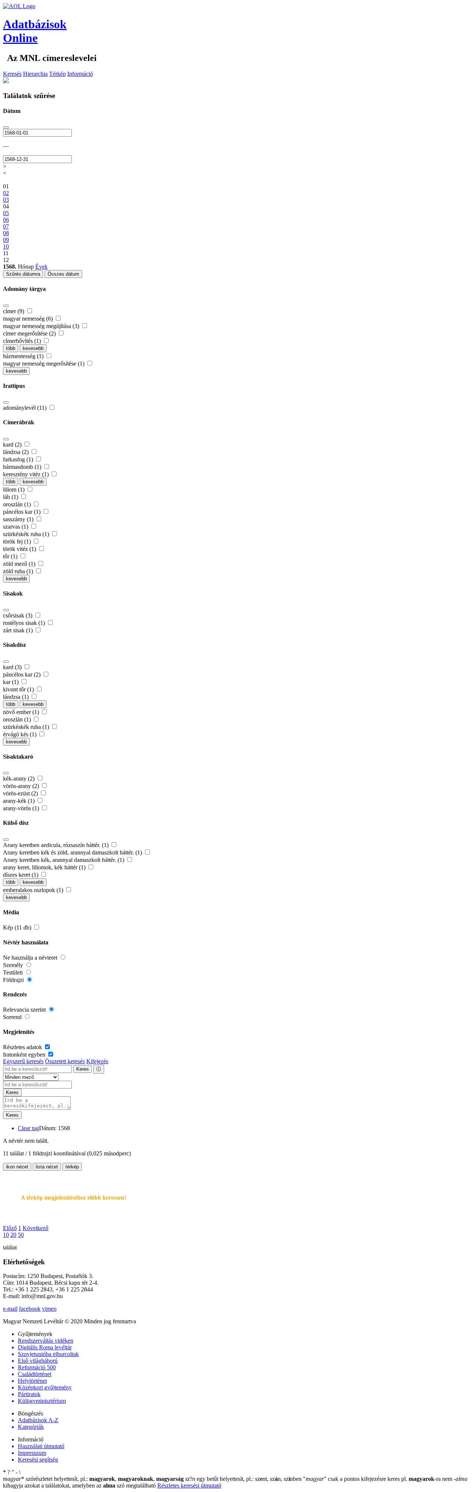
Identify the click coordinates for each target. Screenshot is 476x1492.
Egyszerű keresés (23, 1061)
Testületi (13, 972)
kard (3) (13, 667)
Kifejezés (97, 1061)
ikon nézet (17, 1167)
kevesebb (33, 348)
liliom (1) (14, 489)
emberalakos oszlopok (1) (34, 890)
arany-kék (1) (19, 801)
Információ (80, 74)
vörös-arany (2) (22, 786)
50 (21, 1235)
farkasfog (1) (19, 459)
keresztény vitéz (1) (26, 474)
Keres (82, 1069)
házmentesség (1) (24, 356)
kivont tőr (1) (19, 689)
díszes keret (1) (21, 875)
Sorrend (13, 1017)
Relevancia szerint (25, 1009)
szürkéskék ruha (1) (27, 534)
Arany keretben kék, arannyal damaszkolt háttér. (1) (64, 860)
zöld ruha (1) (19, 571)
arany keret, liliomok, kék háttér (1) (45, 867)
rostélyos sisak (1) (24, 623)
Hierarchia (35, 74)
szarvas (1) (16, 526)
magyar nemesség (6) (28, 318)
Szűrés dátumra (23, 274)
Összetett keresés (65, 1061)
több (10, 348)
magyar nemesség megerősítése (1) (44, 363)
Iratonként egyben (25, 1054)
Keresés (12, 74)
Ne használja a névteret (31, 957)
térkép (72, 1167)
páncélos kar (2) (22, 674)
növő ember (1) (22, 712)
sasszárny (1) (19, 519)
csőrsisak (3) (18, 615)
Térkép (57, 74)
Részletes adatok (23, 1047)
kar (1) (11, 682)
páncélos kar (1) (22, 512)
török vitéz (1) (20, 549)
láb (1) (11, 497)
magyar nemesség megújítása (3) (42, 326)
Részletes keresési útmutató (189, 1485)
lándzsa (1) (16, 697)
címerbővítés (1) (22, 341)
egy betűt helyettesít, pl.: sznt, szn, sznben (244, 1479)
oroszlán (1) (17, 504)
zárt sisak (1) (18, 630)
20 (13, 1235)
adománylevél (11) (25, 408)
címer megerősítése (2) (30, 333)
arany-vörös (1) (22, 808)
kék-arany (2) (19, 778)
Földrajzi (14, 980)
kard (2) (13, 444)
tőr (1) (11, 556)
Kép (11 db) (18, 927)
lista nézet (47, 1167)
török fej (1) (17, 541)
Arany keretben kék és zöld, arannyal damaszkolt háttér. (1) (73, 852)
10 (6, 1235)
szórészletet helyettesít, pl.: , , (93, 1479)
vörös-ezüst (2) (21, 793)
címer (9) (14, 311)
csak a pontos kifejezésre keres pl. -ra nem (378, 1479)
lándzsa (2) (16, 452)
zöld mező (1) (20, 564)
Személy (14, 965)
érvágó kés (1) (20, 734)
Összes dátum (63, 274)
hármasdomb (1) (23, 467)
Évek (41, 266)
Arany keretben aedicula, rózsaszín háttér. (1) (56, 845)
